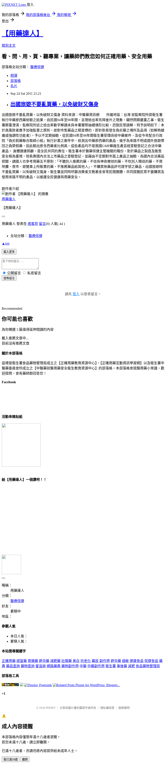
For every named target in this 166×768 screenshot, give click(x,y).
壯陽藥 (66, 661)
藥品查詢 (13, 666)
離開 (25, 759)
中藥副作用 (96, 666)
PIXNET (51, 707)
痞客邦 (33, 224)
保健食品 (151, 661)
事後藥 (122, 666)
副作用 (104, 661)
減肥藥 (55, 661)
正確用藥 (9, 661)
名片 (13, 86)
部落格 (15, 81)
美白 (76, 661)
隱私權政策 (107, 707)
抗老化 (85, 661)
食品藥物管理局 (148, 666)
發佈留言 (9, 278)
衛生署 (110, 666)
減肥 (131, 666)
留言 (42, 224)
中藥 (83, 666)
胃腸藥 (33, 661)
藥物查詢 (28, 666)
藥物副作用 (70, 666)
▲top (6, 243)
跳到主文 (9, 45)
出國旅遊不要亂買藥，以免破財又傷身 (54, 104)
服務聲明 (124, 707)
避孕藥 (44, 661)
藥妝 (95, 661)
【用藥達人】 (22, 33)
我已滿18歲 (10, 759)
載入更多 (9, 251)
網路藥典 (54, 666)
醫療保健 (37, 67)
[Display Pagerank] (38, 685)
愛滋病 (40, 666)
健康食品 (137, 661)
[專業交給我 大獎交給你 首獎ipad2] (21, 465)
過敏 (125, 661)
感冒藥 (21, 661)
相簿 (13, 75)
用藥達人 (9, 199)
